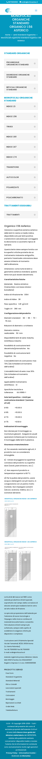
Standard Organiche (14, 677)
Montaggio (10, 699)
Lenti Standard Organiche (24, 35)
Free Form (9, 673)
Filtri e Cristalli (11, 684)
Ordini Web (10, 706)
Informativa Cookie (27, 753)
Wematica (26, 756)
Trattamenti (10, 692)
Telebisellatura (12, 710)
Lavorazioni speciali (13, 688)
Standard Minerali (13, 681)
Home (7, 35)
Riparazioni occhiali (13, 703)
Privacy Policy (11, 753)
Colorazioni (10, 695)
